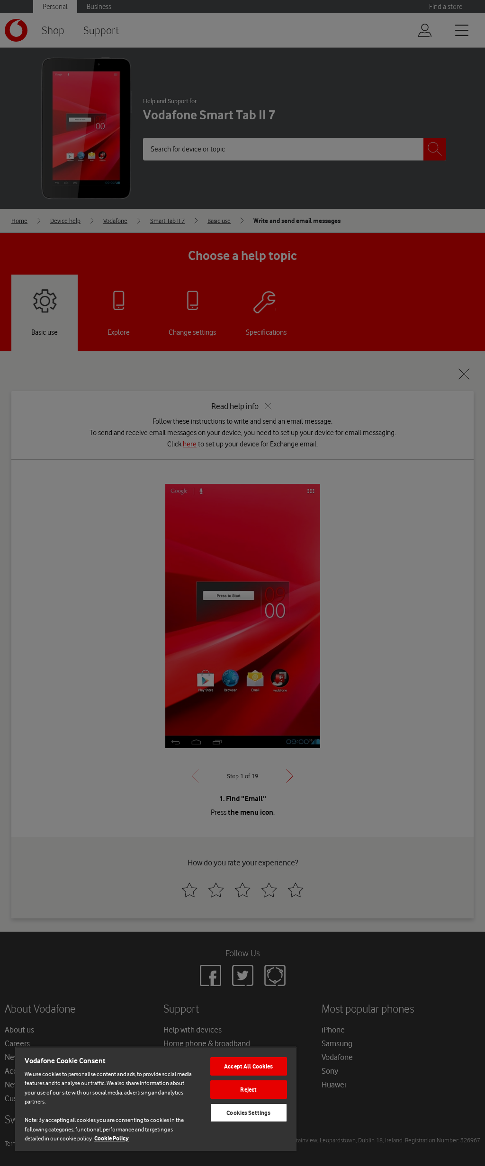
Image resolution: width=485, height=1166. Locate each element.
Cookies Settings (248, 1112)
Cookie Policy (111, 1138)
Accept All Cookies (248, 1066)
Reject (248, 1089)
